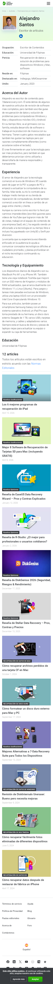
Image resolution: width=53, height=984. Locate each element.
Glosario (31, 918)
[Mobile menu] (48, 3)
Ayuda (30, 904)
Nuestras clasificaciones (12, 400)
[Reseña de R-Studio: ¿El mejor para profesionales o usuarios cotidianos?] (26, 520)
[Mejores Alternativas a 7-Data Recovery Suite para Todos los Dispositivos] (26, 734)
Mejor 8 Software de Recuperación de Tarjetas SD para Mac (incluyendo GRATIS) (25, 451)
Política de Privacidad (12, 911)
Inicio (4, 11)
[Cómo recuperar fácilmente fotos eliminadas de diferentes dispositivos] (26, 820)
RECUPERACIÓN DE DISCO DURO (15, 704)
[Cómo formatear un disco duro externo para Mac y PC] (26, 692)
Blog (29, 911)
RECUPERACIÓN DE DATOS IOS (15, 875)
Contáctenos (8, 933)
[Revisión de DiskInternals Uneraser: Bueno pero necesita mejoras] (26, 777)
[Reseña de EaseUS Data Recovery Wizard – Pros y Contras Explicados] (26, 477)
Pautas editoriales (10, 918)
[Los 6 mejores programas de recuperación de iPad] (26, 387)
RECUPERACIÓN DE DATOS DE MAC (17, 661)
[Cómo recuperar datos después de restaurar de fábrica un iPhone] (26, 863)
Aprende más (19, 979)
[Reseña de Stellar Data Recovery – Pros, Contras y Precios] (26, 606)
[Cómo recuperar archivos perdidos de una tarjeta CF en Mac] (26, 649)
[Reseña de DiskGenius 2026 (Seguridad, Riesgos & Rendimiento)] (26, 563)
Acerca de (7, 925)
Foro (29, 925)
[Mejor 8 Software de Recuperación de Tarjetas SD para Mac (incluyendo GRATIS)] (26, 430)
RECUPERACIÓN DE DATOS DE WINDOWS (19, 790)
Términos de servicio (12, 904)
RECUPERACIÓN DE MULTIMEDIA (16, 832)
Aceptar (35, 979)
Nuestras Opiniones (10, 490)
